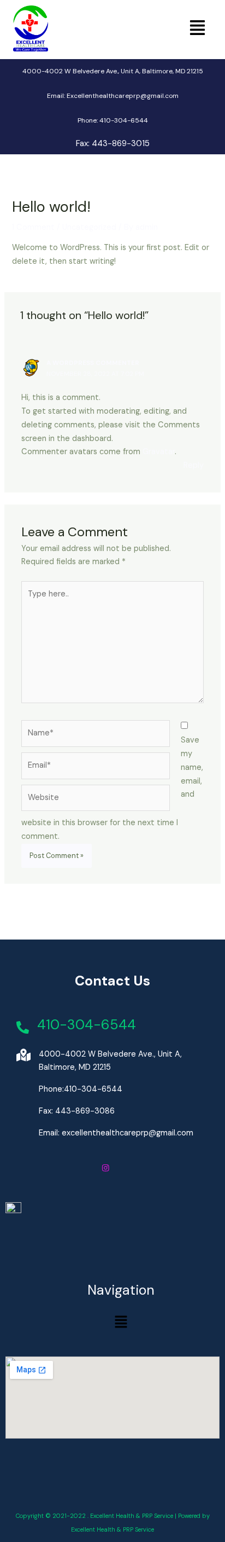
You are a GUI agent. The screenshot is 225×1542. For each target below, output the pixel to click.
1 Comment (33, 227)
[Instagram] (106, 1169)
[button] (197, 29)
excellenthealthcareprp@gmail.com (127, 1133)
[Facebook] (90, 1169)
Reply (193, 465)
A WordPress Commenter (92, 362)
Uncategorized (89, 227)
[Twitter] (120, 1169)
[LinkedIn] (134, 1169)
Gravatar (159, 452)
